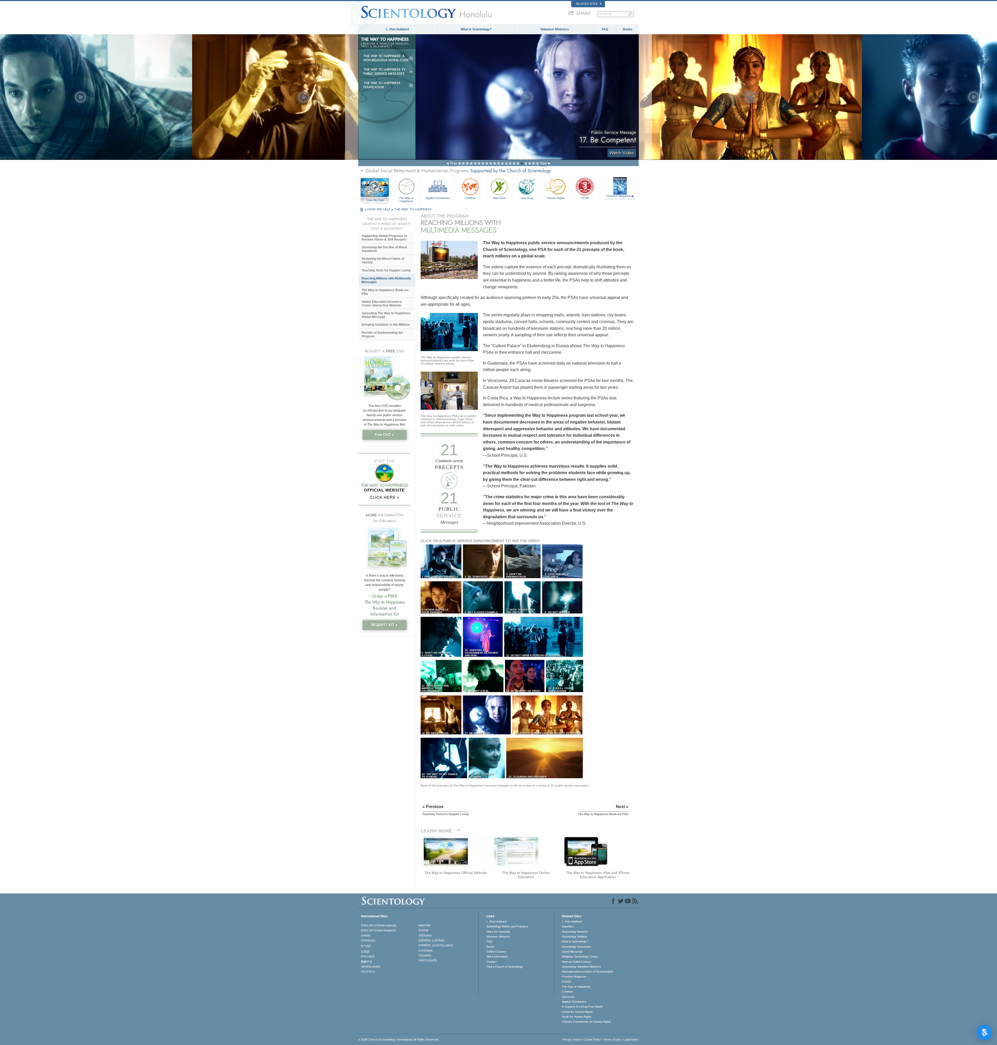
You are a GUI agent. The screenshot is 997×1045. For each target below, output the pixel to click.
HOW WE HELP (379, 209)
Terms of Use (612, 1039)
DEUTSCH (368, 971)
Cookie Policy (592, 1039)
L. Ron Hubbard (397, 29)
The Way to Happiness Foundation (381, 85)
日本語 (365, 951)
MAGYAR (424, 925)
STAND (566, 981)
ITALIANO (425, 955)
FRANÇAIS (368, 940)
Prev (453, 163)
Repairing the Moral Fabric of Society (383, 260)
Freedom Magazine (620, 197)
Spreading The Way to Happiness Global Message (386, 315)
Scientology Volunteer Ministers (581, 966)
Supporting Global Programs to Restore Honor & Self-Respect (384, 237)
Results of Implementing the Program (382, 334)
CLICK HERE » (384, 497)
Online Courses (496, 951)
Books (627, 29)
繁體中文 (366, 961)
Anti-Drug (527, 198)
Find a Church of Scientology (505, 966)
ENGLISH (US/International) (378, 925)
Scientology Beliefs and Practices (507, 926)
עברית (365, 946)
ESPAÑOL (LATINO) (431, 940)
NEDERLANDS (370, 966)
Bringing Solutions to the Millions (386, 324)
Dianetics (568, 926)
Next (543, 163)
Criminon (470, 198)
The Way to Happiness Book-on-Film (385, 292)
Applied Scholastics (438, 198)
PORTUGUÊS (428, 960)
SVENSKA (425, 935)
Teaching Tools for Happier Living (386, 270)
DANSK (365, 935)
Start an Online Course (576, 961)
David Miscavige (572, 951)
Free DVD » (384, 434)
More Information (497, 956)
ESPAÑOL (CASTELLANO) (436, 945)
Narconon (499, 198)
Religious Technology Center (580, 956)
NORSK (424, 930)
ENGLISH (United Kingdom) (378, 930)
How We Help (375, 200)
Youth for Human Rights (577, 1016)
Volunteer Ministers (554, 29)
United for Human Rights (577, 1011)
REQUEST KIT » (385, 624)
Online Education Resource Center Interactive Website (382, 303)
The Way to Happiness (406, 199)
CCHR (585, 198)
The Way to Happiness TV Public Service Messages (384, 71)
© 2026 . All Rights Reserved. (398, 1039)
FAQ (605, 29)
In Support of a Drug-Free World (582, 1006)
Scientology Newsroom (576, 946)
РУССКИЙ (367, 956)
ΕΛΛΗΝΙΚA (426, 950)
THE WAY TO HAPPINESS (413, 209)
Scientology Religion (574, 936)
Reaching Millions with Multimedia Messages (386, 280)
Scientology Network (575, 931)
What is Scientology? (476, 29)
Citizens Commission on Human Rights (586, 1021)
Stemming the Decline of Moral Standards (384, 249)
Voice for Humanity (498, 931)
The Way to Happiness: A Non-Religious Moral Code (386, 58)
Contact (491, 961)
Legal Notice (631, 1039)
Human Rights (556, 198)
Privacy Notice (572, 1039)
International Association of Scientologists (588, 971)
